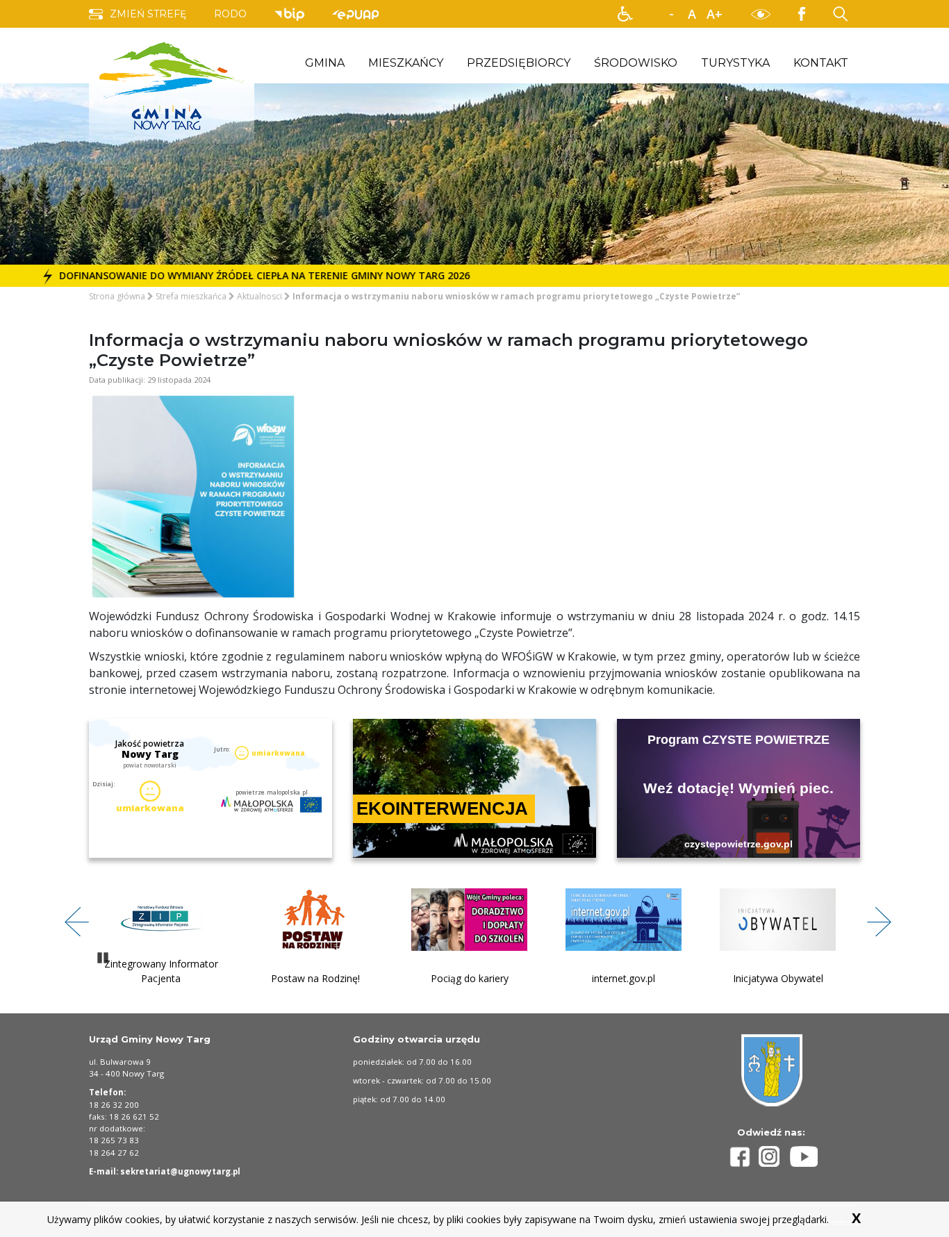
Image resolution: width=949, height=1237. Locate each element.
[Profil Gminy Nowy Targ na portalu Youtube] (804, 1156)
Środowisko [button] (635, 62)
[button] (625, 14)
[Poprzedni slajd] (72, 914)
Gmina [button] (325, 62)
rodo (230, 14)
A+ (715, 14)
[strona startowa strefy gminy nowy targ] (171, 85)
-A (671, 14)
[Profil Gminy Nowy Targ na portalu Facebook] (742, 1157)
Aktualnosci (259, 296)
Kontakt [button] (820, 62)
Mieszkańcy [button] (405, 62)
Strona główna (117, 296)
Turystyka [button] (735, 62)
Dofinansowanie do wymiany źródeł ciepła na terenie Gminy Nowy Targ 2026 (234, 275)
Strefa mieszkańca (191, 296)
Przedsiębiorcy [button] (518, 62)
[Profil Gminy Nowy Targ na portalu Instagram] (775, 1156)
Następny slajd (874, 914)
